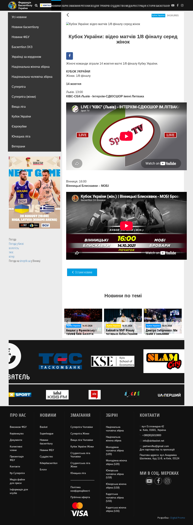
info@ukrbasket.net (153, 440)
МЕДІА (128, 6)
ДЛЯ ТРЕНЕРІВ (102, 6)
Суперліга (19, 86)
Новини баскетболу (25, 27)
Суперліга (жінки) (24, 96)
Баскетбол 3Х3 (22, 47)
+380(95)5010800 (151, 435)
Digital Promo (177, 517)
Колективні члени (16, 448)
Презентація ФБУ (17, 458)
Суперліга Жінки (79, 433)
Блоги (43, 469)
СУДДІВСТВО (117, 6)
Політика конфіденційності (80, 489)
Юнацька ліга (21, 136)
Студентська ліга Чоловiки (80, 455)
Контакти (15, 466)
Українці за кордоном (26, 56)
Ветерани (18, 146)
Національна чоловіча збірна (32, 76)
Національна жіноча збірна (31, 66)
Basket (43, 427)
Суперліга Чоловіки (81, 427)
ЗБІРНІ (64, 6)
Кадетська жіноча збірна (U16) (116, 509)
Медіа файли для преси (17, 481)
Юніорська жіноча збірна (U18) (116, 486)
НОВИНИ (56, 6)
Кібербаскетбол (48, 463)
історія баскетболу (158, 6)
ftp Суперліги (17, 473)
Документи (16, 440)
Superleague (46, 433)
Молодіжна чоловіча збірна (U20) (115, 451)
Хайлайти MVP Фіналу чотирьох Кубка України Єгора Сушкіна (82, 334)
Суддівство (46, 456)
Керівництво (17, 433)
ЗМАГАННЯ (74, 6)
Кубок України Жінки (82, 446)
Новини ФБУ (20, 37)
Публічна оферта (80, 497)
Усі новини (19, 17)
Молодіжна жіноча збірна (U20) (116, 462)
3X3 (92, 6)
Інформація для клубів (19, 491)
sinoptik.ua (25, 261)
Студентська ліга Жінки (80, 465)
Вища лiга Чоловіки (81, 440)
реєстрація (139, 6)
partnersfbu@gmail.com (156, 446)
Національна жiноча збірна (113, 439)
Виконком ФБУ (18, 427)
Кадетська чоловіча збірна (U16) (115, 497)
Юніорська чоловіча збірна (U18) (115, 474)
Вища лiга (19, 106)
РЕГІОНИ (85, 6)
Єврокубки (19, 126)
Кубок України (21, 116)
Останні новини (83, 272)
